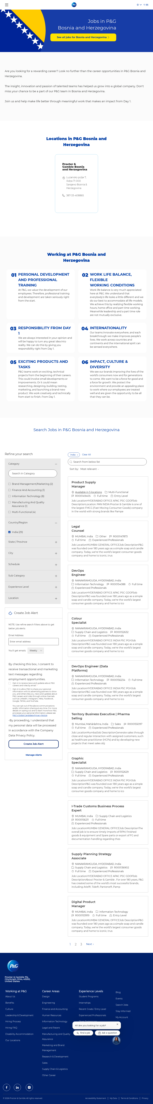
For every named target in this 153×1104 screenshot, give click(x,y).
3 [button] (81, 944)
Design (46, 996)
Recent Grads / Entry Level (92, 1009)
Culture (9, 1009)
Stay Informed (123, 1011)
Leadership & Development (19, 1015)
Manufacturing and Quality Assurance (56, 1036)
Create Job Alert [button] (34, 744)
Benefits (9, 1002)
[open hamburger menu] (7, 4)
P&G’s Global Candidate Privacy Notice (30, 715)
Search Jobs (122, 1005)
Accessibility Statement (95, 1098)
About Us (10, 996)
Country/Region (18, 522)
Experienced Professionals (92, 1015)
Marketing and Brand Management (53, 1048)
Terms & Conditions (129, 1098)
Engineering (48, 1002)
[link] (34, 755)
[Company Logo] (74, 4)
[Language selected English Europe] (139, 5)
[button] (77, 455)
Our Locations (12, 1040)
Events (119, 998)
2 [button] (75, 944)
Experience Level (18, 586)
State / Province (17, 541)
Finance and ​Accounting (55, 1009)
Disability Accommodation (19, 1034)
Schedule (14, 564)
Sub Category (16, 575)
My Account (122, 1017)
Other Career (49, 1075)
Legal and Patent (51, 1027)
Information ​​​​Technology (54, 1021)
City (10, 553)
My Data (113, 1098)
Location (13, 598)
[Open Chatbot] (116, 1040)
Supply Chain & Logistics (55, 1069)
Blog (118, 992)
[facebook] (6, 1087)
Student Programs (88, 996)
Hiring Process (13, 1021)
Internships (85, 1002)
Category (13, 463)
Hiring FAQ (11, 1027)
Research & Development (55, 1056)
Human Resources (51, 1015)
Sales (45, 1063)
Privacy (145, 1098)
